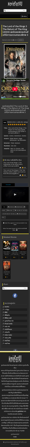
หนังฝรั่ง (7, 332)
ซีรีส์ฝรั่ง (7, 315)
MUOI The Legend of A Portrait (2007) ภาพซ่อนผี (16, 223)
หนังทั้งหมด (8, 329)
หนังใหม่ (7, 340)
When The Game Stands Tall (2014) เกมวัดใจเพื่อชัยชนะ (15, 229)
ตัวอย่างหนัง (8, 323)
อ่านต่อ (15, 437)
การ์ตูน (7, 309)
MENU (25, 16)
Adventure (19, 207)
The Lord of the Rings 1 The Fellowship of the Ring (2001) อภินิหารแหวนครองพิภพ (13, 164)
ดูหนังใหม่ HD (9, 321)
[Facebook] (15, 295)
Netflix (7, 307)
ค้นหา (24, 10)
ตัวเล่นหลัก (8, 185)
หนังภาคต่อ (8, 335)
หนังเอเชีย (8, 338)
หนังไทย (7, 343)
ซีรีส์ (6, 312)
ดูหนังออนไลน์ (15, 434)
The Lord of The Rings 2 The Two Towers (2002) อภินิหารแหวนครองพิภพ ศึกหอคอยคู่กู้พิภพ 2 (14, 171)
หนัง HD (20, 40)
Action (11, 207)
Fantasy (10, 210)
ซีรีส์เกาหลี (8, 318)
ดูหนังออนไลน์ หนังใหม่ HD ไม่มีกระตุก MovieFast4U (16, 443)
